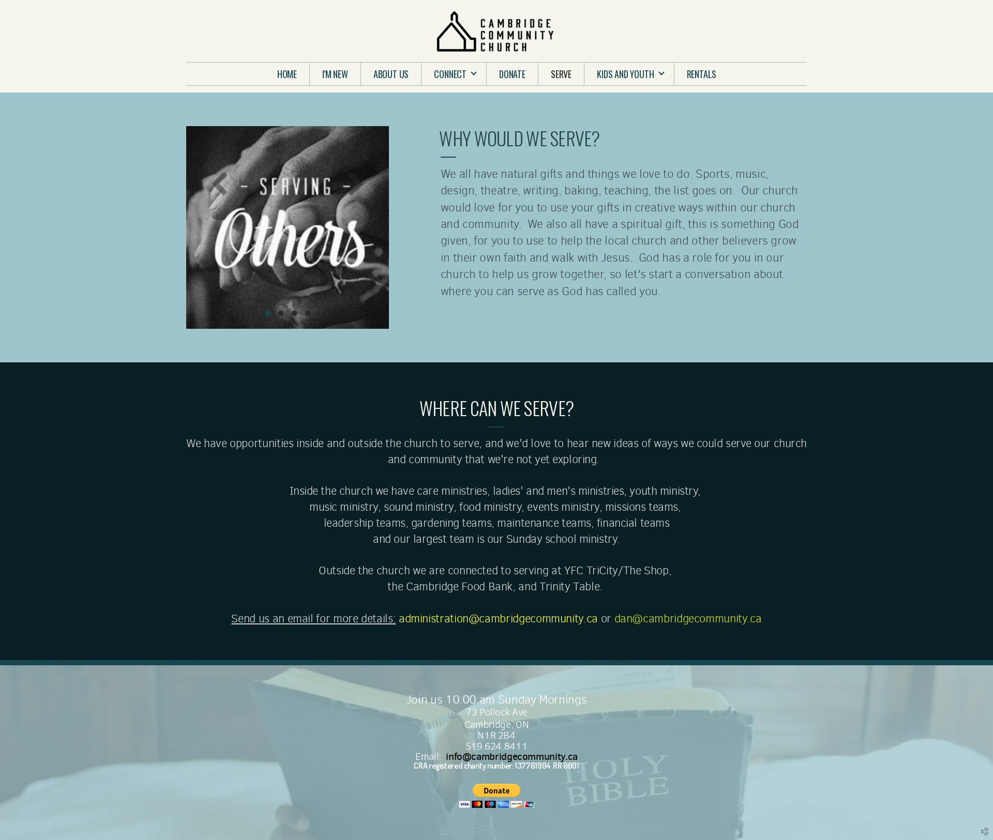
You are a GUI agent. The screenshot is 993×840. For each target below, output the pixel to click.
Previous (220, 183)
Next (355, 183)
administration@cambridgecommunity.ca (498, 618)
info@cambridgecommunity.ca (512, 756)
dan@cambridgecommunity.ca (688, 618)
